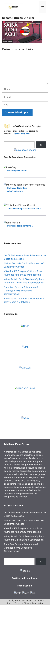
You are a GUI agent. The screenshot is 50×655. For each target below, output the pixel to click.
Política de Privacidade (24, 578)
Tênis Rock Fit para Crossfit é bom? (24, 208)
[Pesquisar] (41, 144)
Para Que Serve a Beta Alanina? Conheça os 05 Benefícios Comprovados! (21, 290)
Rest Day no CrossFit (17, 170)
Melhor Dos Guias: (17, 444)
